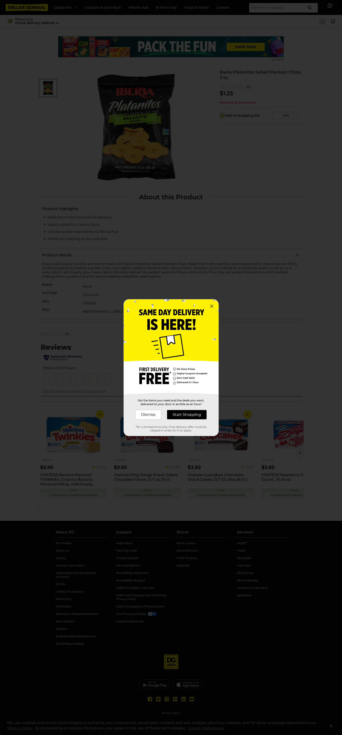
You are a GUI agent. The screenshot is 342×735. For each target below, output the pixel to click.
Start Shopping (187, 414)
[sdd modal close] (212, 306)
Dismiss (148, 414)
